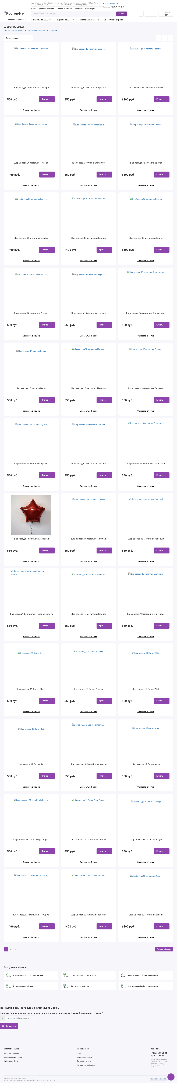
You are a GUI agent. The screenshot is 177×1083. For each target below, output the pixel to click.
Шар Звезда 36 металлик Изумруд (31, 914)
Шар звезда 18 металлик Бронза (88, 87)
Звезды (53, 31)
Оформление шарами (113, 20)
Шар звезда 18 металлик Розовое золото (31, 614)
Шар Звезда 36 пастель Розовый (146, 87)
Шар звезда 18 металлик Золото (31, 313)
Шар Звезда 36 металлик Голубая (31, 238)
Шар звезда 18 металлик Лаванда (88, 614)
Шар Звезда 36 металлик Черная (31, 162)
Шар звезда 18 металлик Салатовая (146, 463)
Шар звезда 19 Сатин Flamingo (146, 839)
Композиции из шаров (89, 20)
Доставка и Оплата (46, 9)
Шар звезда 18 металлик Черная (88, 313)
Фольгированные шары (37, 31)
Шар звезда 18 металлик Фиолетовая (145, 313)
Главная (7, 31)
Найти (121, 14)
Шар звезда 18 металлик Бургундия (146, 614)
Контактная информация (85, 9)
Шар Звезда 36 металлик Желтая (146, 238)
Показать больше (164, 949)
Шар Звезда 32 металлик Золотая (88, 914)
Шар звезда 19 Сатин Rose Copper (88, 839)
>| (20, 949)
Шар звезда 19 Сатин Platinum (88, 689)
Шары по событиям (65, 20)
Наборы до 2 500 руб (42, 20)
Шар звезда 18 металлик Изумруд (88, 388)
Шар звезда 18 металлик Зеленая (145, 388)
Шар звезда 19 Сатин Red (31, 764)
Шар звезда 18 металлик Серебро (31, 87)
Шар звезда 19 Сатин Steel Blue (88, 162)
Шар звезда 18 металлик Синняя (88, 463)
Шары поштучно (18, 31)
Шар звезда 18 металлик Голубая (88, 538)
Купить (45, 99)
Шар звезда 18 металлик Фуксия (31, 463)
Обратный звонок (157, 1056)
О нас (33, 9)
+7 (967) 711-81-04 (114, 7)
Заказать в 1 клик (31, 110)
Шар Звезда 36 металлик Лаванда (88, 238)
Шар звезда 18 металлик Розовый (146, 538)
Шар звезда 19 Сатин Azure (146, 764)
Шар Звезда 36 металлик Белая (145, 162)
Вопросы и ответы (64, 9)
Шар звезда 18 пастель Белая (31, 388)
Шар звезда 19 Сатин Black (31, 689)
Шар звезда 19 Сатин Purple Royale (31, 839)
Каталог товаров (16, 20)
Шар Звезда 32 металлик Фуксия (146, 914)
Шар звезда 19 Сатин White (146, 689)
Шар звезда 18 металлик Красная (31, 538)
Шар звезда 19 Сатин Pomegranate (88, 764)
